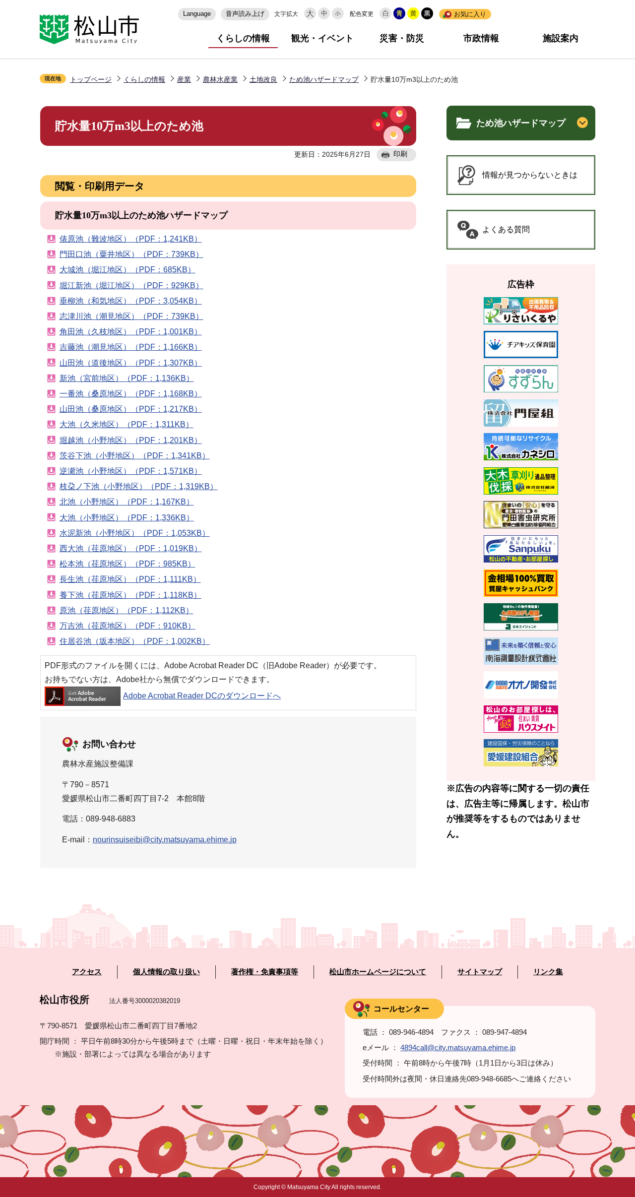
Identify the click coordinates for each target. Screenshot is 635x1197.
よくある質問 (506, 229)
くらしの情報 (243, 38)
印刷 (400, 154)
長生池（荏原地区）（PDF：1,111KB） (130, 579)
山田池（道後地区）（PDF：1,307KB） (131, 363)
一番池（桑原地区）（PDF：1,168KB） (131, 393)
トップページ (91, 79)
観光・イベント (322, 38)
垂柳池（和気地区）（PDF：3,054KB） (131, 301)
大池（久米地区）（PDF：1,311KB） (126, 424)
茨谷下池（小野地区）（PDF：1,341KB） (135, 455)
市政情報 (481, 38)
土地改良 (263, 79)
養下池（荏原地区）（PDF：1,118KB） (130, 595)
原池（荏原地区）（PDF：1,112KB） (126, 610)
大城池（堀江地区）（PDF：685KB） (127, 269)
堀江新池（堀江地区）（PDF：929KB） (131, 285)
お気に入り (470, 14)
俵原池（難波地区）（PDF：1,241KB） (131, 239)
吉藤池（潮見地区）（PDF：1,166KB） (131, 347)
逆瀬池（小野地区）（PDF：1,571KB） (131, 471)
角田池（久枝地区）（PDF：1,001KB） (131, 331)
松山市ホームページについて (377, 972)
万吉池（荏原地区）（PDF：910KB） (127, 626)
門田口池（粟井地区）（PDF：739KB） (131, 254)
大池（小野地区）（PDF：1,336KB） (127, 517)
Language (197, 13)
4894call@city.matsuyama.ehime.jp (457, 1047)
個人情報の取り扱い (166, 972)
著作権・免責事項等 (264, 972)
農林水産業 (220, 79)
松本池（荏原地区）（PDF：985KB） (127, 564)
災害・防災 (402, 38)
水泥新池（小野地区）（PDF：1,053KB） (135, 533)
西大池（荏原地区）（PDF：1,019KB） (131, 548)
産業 (184, 79)
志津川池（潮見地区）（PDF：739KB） (131, 316)
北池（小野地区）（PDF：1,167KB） (127, 502)
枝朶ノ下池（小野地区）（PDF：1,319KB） (139, 486)
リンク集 (548, 972)
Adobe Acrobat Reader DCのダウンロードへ (202, 696)
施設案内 (560, 38)
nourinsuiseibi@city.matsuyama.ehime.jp (165, 839)
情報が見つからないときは (529, 175)
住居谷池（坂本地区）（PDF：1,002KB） (135, 641)
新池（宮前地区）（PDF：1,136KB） (127, 378)
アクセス (87, 972)
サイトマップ (479, 972)
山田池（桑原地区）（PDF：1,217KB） (131, 409)
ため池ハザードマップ (324, 79)
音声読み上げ (245, 13)
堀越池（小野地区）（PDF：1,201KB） (131, 440)
